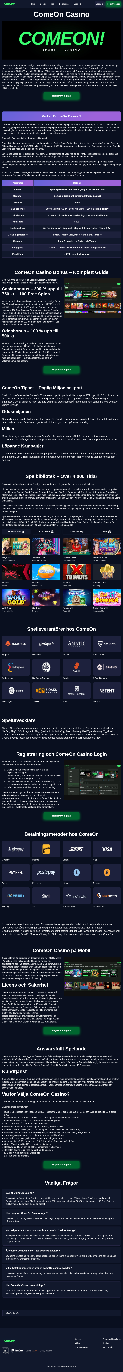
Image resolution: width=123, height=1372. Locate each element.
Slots (105, 531)
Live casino (44, 531)
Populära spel (14, 531)
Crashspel (74, 531)
